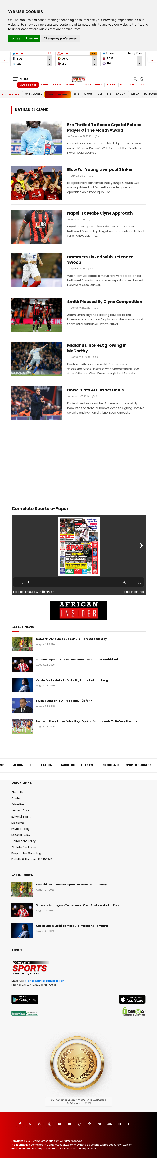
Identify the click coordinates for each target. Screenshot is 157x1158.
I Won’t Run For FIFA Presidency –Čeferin (64, 701)
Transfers (66, 765)
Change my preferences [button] (60, 38)
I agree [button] (15, 38)
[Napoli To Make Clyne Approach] (36, 226)
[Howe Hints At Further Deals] (36, 403)
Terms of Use (20, 810)
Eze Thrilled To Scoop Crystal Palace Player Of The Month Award (104, 127)
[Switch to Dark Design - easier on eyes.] (141, 79)
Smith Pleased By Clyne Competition (104, 301)
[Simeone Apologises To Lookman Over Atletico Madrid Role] (22, 664)
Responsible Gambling (26, 853)
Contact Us (19, 798)
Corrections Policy (23, 841)
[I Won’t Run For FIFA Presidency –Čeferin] (22, 705)
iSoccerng (110, 765)
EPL (132, 84)
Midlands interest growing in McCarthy (97, 348)
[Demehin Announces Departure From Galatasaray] (22, 644)
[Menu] (20, 79)
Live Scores (28, 85)
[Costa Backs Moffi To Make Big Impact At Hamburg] (22, 685)
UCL (123, 84)
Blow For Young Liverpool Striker (100, 169)
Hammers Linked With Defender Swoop (100, 259)
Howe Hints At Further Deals (95, 390)
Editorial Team (21, 817)
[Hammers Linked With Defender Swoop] (36, 270)
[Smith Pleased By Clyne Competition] (36, 315)
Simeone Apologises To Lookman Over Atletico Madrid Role (77, 659)
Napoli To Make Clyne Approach (100, 213)
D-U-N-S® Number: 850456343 (31, 859)
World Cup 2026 (78, 84)
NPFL (98, 84)
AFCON (111, 84)
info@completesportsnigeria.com (44, 980)
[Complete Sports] (78, 79)
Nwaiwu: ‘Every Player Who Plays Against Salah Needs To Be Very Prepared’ (88, 721)
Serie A (134, 93)
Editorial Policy (20, 835)
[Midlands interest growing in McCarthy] (36, 359)
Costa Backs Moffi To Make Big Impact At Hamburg (72, 680)
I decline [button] (32, 38)
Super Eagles (51, 84)
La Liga (144, 84)
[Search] (135, 79)
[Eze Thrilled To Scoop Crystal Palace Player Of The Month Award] (36, 138)
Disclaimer (18, 823)
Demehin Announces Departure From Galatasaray (71, 639)
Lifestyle (88, 765)
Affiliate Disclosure (23, 847)
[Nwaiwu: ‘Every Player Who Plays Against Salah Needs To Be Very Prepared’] (22, 726)
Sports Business (138, 765)
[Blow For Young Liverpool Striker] (36, 183)
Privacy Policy (20, 829)
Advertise (17, 804)
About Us (17, 792)
